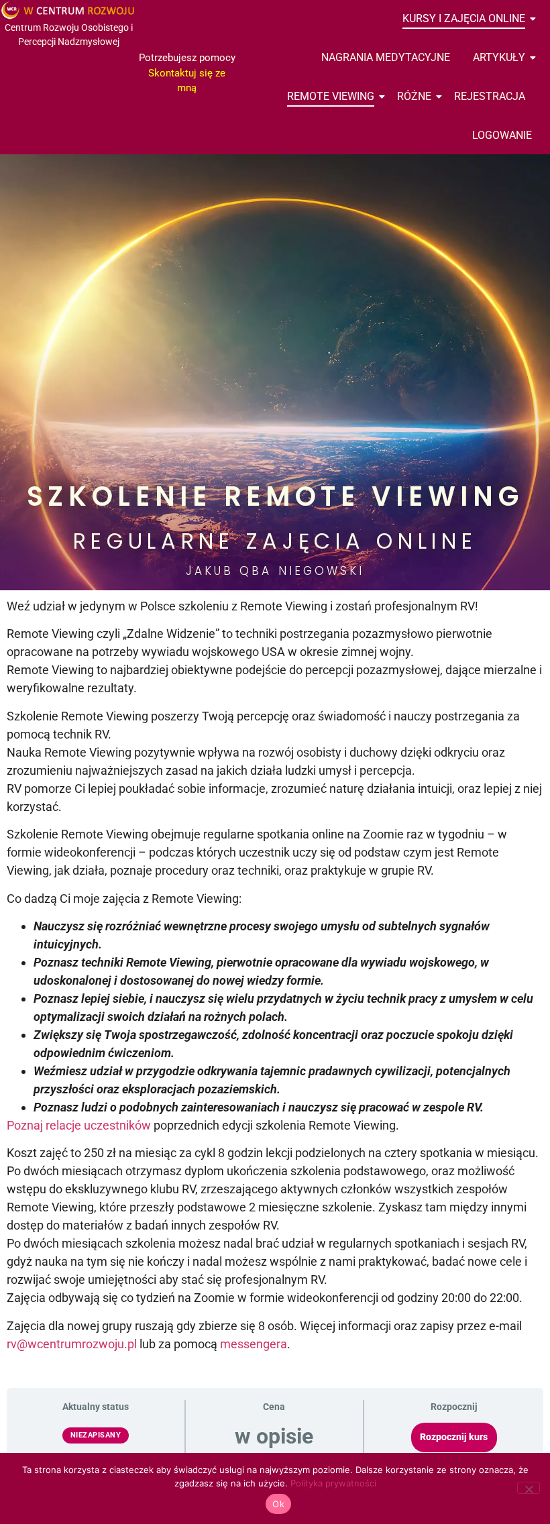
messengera (253, 1344)
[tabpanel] (275, 821)
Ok (278, 1504)
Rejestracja (489, 96)
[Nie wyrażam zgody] (528, 1488)
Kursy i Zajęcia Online (463, 18)
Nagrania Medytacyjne (385, 57)
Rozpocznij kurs (454, 1436)
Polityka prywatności (333, 1483)
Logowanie (502, 135)
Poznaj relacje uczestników (79, 1125)
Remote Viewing (330, 96)
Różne (414, 96)
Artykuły (499, 57)
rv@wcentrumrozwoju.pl (72, 1344)
